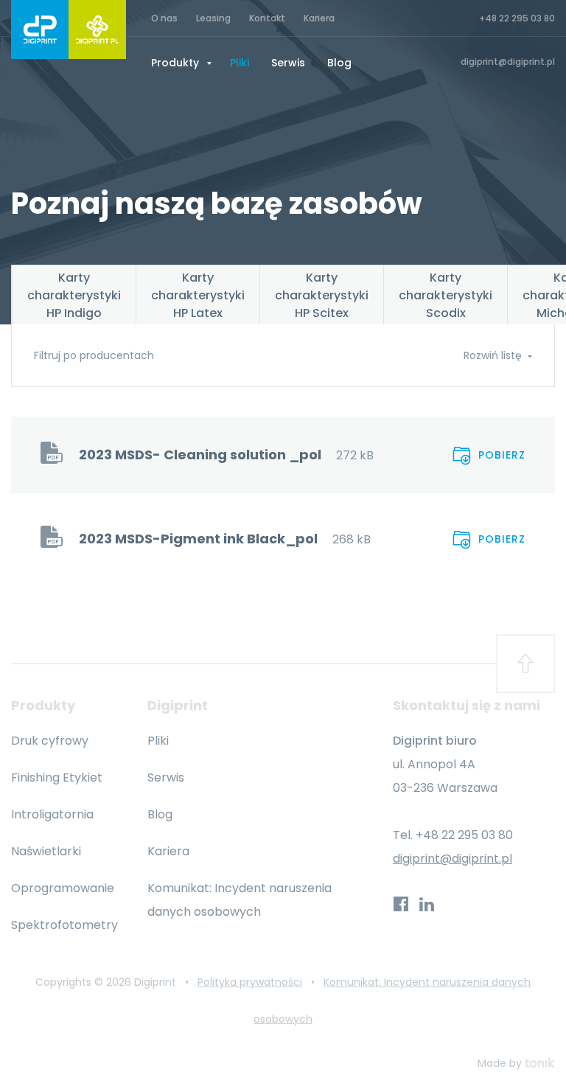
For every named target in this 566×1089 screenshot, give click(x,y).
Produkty (176, 62)
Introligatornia (52, 814)
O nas (164, 18)
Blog (339, 62)
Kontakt (267, 18)
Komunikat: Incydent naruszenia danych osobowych (239, 900)
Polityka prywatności (250, 982)
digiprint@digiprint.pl (452, 858)
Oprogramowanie (62, 888)
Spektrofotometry (64, 924)
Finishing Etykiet (56, 777)
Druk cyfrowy (49, 740)
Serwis (288, 62)
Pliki (239, 62)
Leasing (213, 18)
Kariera (319, 18)
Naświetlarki (46, 851)
